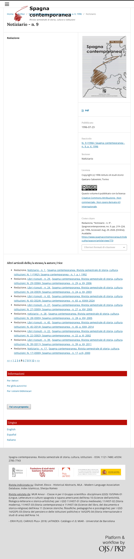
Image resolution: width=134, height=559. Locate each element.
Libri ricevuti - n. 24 (39, 287)
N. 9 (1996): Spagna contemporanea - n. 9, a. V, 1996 (55, 14)
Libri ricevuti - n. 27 (39, 305)
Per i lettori (12, 380)
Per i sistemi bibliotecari (19, 391)
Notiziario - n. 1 (36, 270)
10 (32, 360)
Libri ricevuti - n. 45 (39, 322)
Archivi (21, 14)
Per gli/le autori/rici (17, 385)
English (11, 429)
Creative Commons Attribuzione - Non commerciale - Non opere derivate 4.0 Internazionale (101, 202)
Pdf (87, 110)
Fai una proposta (18, 406)
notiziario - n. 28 (37, 313)
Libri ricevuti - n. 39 (39, 340)
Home (10, 14)
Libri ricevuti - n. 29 (39, 278)
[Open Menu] (6, 4)
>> (38, 360)
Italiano (11, 439)
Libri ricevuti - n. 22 (39, 331)
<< (8, 360)
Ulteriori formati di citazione (99, 247)
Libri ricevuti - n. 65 (39, 296)
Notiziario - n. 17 (37, 348)
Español (11, 434)
